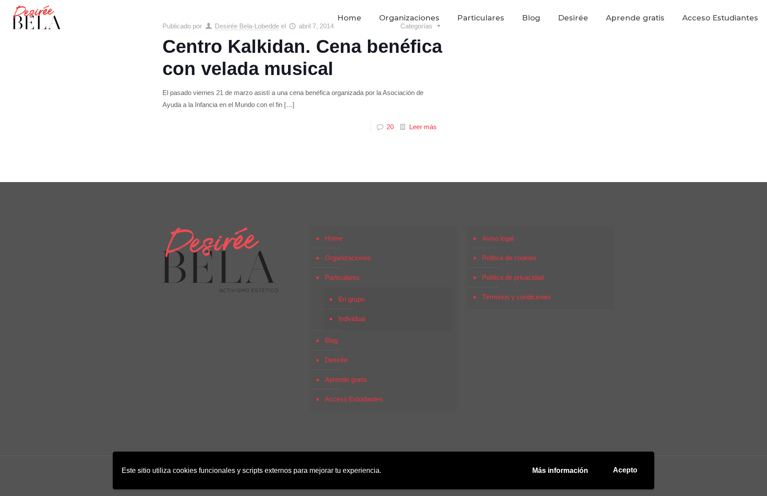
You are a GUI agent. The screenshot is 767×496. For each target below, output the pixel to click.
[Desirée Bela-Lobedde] (37, 18)
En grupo (351, 299)
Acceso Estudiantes (354, 399)
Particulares (342, 277)
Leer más (423, 127)
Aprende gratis (346, 379)
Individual (351, 318)
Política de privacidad (513, 277)
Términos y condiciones (516, 297)
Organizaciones (348, 258)
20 (390, 127)
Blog (331, 340)
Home (334, 238)
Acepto (625, 470)
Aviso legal (498, 238)
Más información (560, 470)
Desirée (336, 360)
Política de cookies (509, 258)
